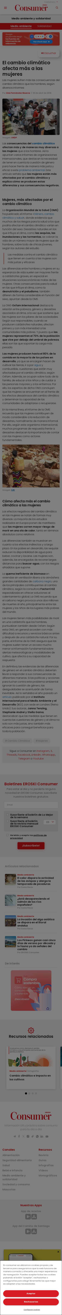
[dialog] (31, 1288)
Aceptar (31, 1293)
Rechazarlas (31, 1301)
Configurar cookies (32, 1310)
